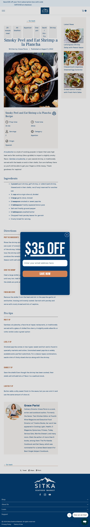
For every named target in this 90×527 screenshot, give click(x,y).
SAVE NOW (45, 274)
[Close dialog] (67, 235)
